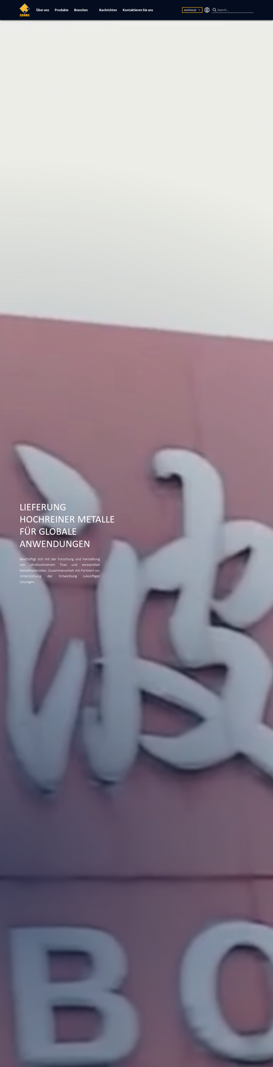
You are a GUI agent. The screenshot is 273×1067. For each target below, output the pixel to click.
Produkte (62, 10)
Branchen (81, 10)
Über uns (42, 10)
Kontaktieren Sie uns (138, 10)
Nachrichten (108, 10)
